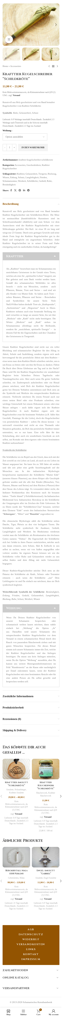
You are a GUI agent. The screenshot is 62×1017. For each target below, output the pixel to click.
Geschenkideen (34, 165)
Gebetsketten (13, 878)
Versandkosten (31, 944)
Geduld (42, 181)
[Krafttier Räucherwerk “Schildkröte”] (45, 769)
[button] (6, 24)
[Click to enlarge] (9, 39)
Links (31, 949)
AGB (31, 929)
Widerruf (30, 939)
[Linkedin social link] (24, 190)
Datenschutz (31, 934)
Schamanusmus (10, 181)
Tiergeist (42, 173)
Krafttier (20, 173)
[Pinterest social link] (20, 190)
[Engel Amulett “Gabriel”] (45, 857)
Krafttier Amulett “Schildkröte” (16, 784)
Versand (16, 95)
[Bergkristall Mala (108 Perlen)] (16, 857)
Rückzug (52, 173)
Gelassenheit (31, 173)
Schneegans (9, 514)
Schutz (21, 177)
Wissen (6, 177)
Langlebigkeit (32, 177)
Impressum (30, 959)
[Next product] (57, 66)
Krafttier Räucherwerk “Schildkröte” (45, 785)
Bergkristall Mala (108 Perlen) (16, 872)
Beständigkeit (9, 184)
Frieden (43, 177)
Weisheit (22, 181)
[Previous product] (49, 66)
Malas (22, 878)
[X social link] (15, 190)
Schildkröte (32, 181)
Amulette (10, 789)
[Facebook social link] (11, 190)
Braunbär (34, 514)
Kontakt (31, 954)
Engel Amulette (50, 878)
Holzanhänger (20, 789)
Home (5, 66)
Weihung (7, 130)
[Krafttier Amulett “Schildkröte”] (16, 769)
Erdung (13, 177)
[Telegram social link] (28, 190)
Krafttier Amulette (16, 792)
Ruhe (49, 181)
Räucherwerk (41, 793)
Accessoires (15, 66)
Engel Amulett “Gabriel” (46, 872)
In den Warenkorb (33, 147)
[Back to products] (53, 66)
